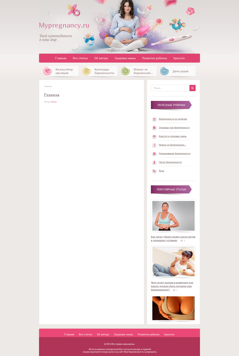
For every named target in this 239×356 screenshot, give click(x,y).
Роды (161, 170)
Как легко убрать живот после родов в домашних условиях (173, 238)
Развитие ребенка (154, 58)
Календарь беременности (104, 71)
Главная (60, 58)
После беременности (170, 162)
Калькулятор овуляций (64, 71)
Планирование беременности (174, 153)
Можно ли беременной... (143, 71)
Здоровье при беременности (174, 127)
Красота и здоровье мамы (172, 136)
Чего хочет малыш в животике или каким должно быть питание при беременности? (172, 286)
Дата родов (180, 71)
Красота (179, 58)
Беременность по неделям (173, 118)
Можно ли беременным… (172, 144)
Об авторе (101, 58)
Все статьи (80, 58)
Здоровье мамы (125, 58)
